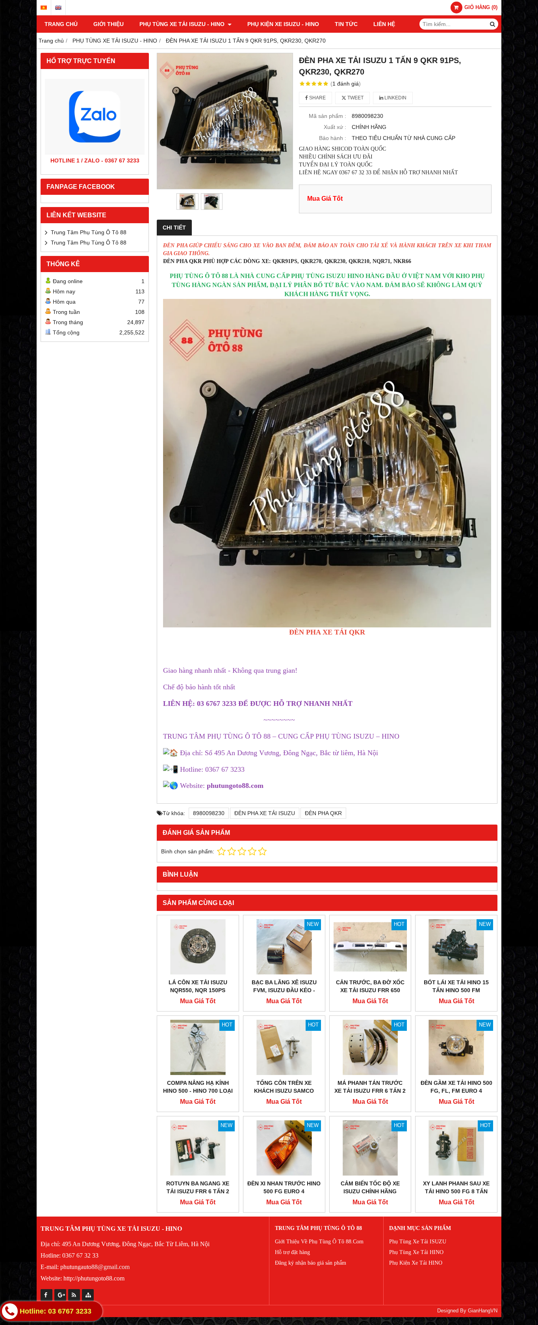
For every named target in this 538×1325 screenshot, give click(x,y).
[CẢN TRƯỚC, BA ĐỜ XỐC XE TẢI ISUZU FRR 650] (370, 946)
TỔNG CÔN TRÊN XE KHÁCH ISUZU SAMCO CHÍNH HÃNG (284, 1091)
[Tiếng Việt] (44, 8)
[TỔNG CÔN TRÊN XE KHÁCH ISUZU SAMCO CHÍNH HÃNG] (284, 1047)
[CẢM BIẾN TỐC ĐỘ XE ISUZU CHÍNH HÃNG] (370, 1148)
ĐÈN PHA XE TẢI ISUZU (264, 813)
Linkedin (394, 98)
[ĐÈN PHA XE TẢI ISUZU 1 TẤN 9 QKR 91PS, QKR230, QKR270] (225, 121)
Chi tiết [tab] (174, 227)
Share (317, 98)
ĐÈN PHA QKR (323, 813)
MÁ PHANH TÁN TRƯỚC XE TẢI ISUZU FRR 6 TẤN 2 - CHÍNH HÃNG (370, 1091)
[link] (235, 785)
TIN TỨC (346, 24)
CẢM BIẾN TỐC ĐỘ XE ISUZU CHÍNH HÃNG (370, 1187)
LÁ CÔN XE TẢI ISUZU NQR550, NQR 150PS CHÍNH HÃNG (198, 990)
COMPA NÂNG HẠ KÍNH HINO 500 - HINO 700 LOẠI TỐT (198, 1091)
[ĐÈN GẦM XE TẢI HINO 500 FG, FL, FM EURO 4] (456, 1047)
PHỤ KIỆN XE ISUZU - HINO (283, 24)
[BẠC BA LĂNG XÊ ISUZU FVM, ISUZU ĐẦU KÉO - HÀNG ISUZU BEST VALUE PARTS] (284, 946)
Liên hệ (384, 24)
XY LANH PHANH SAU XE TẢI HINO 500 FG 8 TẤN (456, 1187)
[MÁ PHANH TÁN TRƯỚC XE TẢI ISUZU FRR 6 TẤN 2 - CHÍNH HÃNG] (370, 1047)
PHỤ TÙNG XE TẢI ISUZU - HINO (182, 24)
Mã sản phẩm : (327, 116)
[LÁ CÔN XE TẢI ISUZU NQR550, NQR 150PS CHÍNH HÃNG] (198, 946)
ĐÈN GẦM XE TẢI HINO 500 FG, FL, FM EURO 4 (456, 1087)
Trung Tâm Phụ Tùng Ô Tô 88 (88, 232)
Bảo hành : (332, 138)
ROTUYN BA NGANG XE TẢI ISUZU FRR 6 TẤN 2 (197, 1187)
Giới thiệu (108, 24)
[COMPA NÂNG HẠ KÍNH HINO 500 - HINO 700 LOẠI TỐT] (198, 1047)
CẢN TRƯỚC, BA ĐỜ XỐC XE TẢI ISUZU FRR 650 (370, 986)
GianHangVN (482, 1311)
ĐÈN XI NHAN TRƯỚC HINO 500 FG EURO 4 (284, 1187)
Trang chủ (61, 24)
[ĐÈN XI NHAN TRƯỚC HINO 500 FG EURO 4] (284, 1148)
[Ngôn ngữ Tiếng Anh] (58, 8)
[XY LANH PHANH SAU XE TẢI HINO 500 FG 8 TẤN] (456, 1148)
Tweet (355, 98)
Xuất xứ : (335, 127)
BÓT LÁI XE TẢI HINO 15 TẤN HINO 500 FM (456, 986)
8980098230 (208, 813)
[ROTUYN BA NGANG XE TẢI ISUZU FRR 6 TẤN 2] (198, 1148)
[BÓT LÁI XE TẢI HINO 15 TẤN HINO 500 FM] (456, 946)
